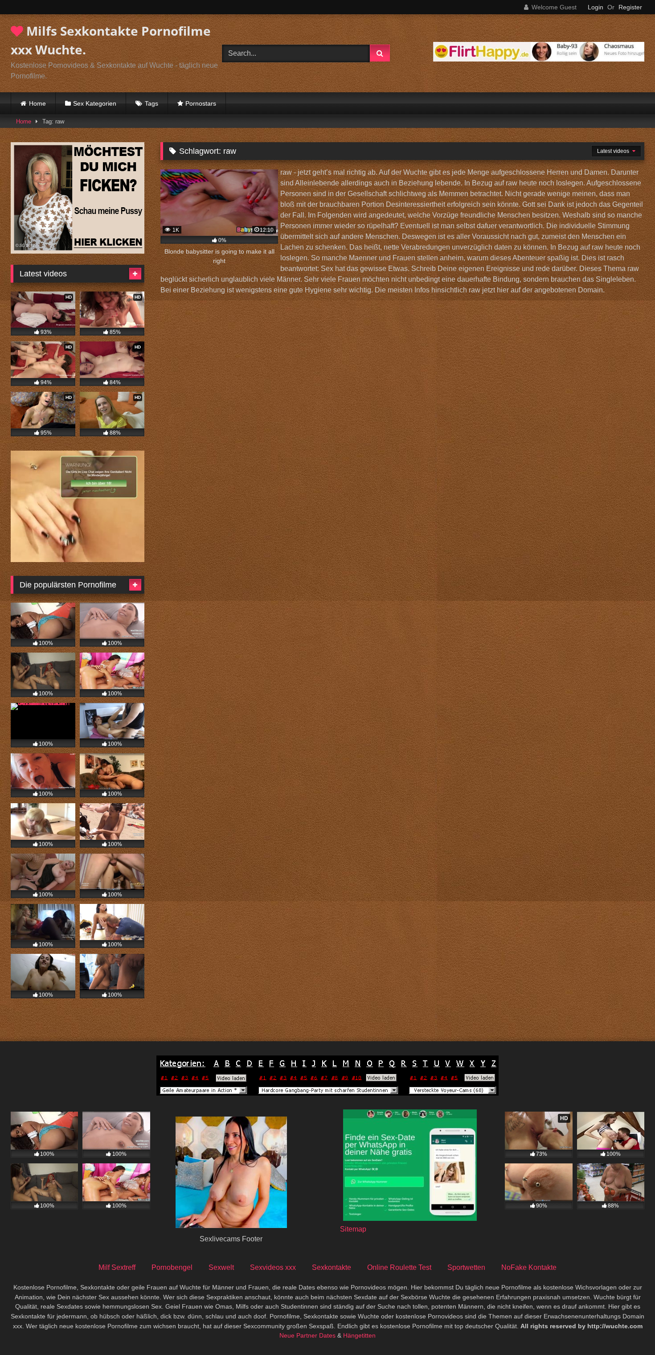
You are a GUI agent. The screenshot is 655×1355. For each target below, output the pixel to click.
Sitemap (353, 1229)
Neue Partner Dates (307, 1335)
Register (630, 7)
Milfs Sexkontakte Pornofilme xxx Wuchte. (111, 40)
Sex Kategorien (94, 103)
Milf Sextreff (116, 1267)
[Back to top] (627, 1328)
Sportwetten (466, 1267)
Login (595, 7)
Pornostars (200, 103)
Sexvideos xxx (273, 1267)
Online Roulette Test (399, 1267)
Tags (151, 103)
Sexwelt (221, 1267)
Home (37, 103)
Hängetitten (359, 1335)
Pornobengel (171, 1267)
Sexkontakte (331, 1267)
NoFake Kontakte (529, 1267)
